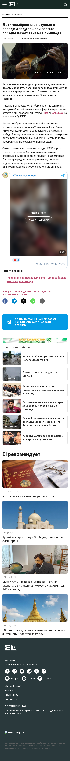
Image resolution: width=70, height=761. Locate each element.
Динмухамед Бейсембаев (34, 38)
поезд (24, 294)
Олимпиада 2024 (22, 291)
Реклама (9, 690)
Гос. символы (12, 695)
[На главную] (14, 4)
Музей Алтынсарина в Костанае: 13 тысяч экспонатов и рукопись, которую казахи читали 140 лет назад (34, 585)
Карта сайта (11, 699)
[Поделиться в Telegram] (14, 301)
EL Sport (15, 678)
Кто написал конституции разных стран (28, 496)
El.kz (45, 113)
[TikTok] (44, 671)
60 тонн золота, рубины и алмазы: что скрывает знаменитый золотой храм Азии (34, 632)
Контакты (10, 660)
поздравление (10, 294)
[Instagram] (29, 671)
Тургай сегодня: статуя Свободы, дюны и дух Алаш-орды (32, 539)
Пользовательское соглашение (21, 664)
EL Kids (31, 678)
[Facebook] (7, 671)
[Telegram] (14, 671)
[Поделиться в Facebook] (5, 301)
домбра (6, 291)
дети (36, 291)
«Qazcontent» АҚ (13, 686)
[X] (36, 671)
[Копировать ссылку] (42, 301)
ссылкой (57, 113)
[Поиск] (65, 5)
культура (46, 291)
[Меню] (4, 4)
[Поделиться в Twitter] (23, 301)
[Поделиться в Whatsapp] (32, 301)
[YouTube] (22, 671)
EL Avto (47, 678)
